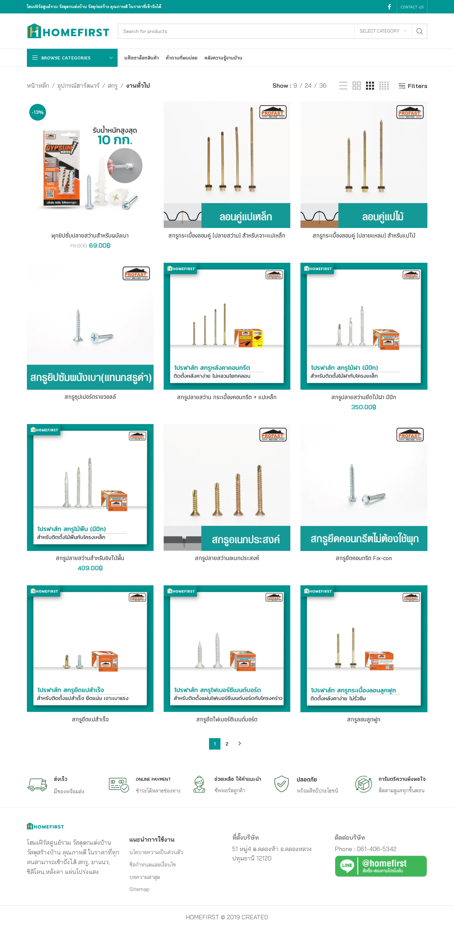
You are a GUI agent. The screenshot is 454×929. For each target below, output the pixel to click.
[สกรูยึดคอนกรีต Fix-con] (363, 487)
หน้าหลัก (38, 85)
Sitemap (139, 889)
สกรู (113, 85)
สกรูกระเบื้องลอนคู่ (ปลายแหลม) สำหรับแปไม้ (364, 235)
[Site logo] (69, 30)
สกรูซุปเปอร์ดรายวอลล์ (90, 397)
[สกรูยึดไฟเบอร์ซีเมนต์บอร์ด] (227, 648)
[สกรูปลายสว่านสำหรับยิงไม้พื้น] (90, 487)
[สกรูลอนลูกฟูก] (363, 648)
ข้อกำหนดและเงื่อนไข (152, 864)
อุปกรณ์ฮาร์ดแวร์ (78, 85)
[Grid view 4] (383, 85)
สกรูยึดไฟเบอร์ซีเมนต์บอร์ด (226, 719)
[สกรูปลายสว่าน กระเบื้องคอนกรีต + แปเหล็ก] (227, 326)
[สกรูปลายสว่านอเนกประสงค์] (227, 487)
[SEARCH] (419, 31)
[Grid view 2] (357, 85)
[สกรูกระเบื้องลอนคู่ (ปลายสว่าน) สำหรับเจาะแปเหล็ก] (227, 164)
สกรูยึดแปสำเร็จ (90, 719)
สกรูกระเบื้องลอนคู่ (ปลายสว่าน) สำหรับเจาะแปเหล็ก (226, 235)
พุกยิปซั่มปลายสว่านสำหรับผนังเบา (90, 235)
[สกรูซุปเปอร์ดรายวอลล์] (90, 326)
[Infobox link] (63, 785)
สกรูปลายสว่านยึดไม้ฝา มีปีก (363, 397)
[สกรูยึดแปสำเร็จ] (90, 648)
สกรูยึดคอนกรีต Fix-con (364, 558)
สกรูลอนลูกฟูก (363, 719)
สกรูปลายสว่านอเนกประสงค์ (227, 558)
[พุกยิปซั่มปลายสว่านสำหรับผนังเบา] (90, 164)
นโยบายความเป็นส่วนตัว (156, 852)
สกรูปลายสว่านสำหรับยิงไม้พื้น (90, 558)
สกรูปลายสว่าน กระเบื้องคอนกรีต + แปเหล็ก (227, 397)
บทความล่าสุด (144, 877)
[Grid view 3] (370, 85)
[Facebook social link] (389, 7)
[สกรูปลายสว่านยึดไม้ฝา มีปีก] (363, 326)
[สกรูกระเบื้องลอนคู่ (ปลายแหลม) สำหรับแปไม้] (363, 164)
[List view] (343, 85)
